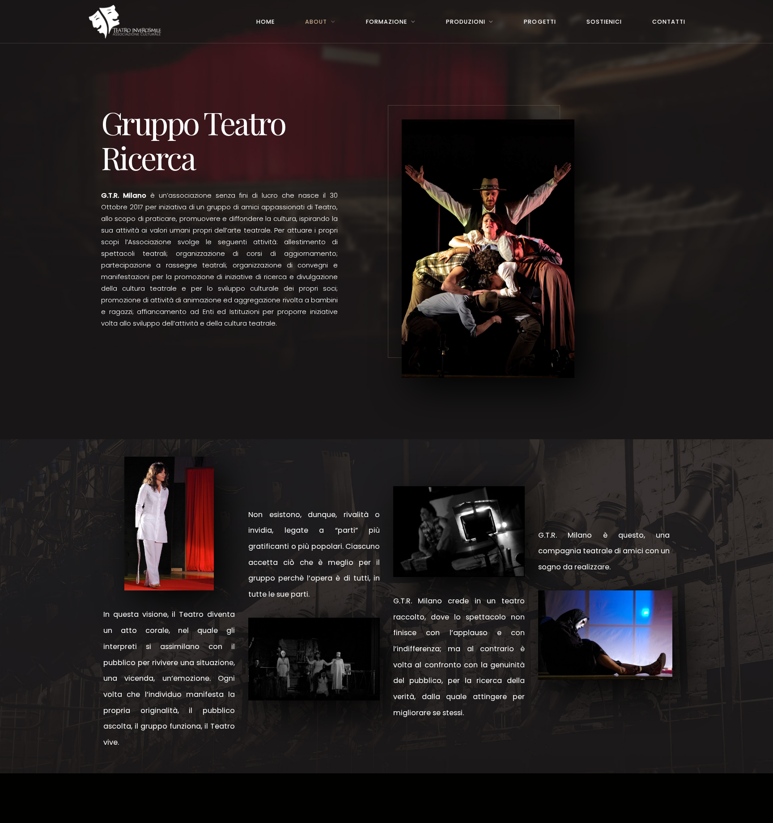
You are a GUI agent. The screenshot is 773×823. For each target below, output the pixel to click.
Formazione (386, 21)
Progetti (540, 21)
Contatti (668, 21)
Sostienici (604, 21)
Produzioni (465, 21)
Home (265, 21)
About (316, 21)
